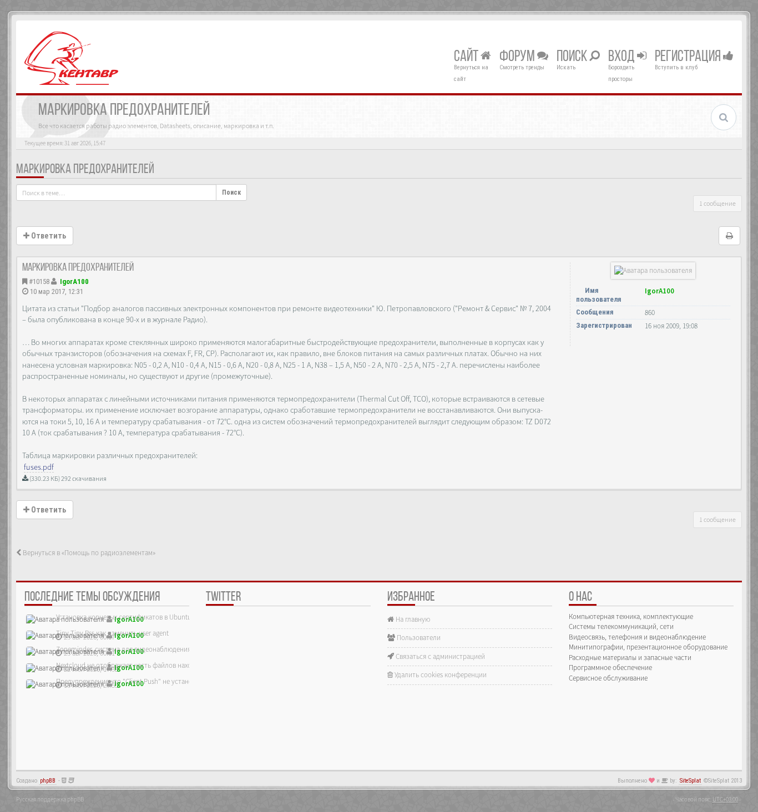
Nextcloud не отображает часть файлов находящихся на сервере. (155, 665)
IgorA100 (74, 281)
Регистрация (689, 57)
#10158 (39, 281)
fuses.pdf (39, 467)
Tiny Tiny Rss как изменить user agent (112, 633)
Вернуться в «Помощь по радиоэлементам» (88, 552)
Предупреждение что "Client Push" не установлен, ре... (139, 681)
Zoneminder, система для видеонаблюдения (123, 649)
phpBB (47, 780)
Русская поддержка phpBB (50, 799)
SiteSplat (690, 780)
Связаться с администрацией (439, 656)
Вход (622, 57)
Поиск (573, 57)
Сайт (467, 57)
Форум (518, 57)
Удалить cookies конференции (440, 674)
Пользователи (418, 637)
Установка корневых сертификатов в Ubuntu (123, 617)
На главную (412, 619)
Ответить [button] (47, 235)
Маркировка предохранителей (85, 169)
